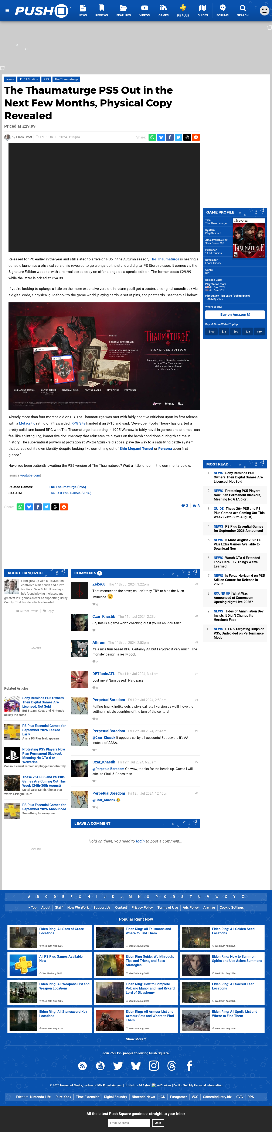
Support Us (102, 908)
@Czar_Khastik (103, 738)
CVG (239, 1097)
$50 (236, 331)
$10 (259, 331)
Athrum (98, 642)
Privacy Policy (142, 908)
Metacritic (27, 423)
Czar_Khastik (103, 616)
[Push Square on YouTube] (100, 1067)
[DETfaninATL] (79, 686)
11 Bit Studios (29, 79)
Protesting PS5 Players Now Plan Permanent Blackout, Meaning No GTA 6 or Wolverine (43, 755)
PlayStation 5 (213, 233)
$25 (247, 331)
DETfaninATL (103, 673)
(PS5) (67, 487)
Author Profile (28, 611)
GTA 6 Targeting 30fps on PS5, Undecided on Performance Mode (239, 633)
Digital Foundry (115, 1097)
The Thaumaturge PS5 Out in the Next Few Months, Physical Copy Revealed (88, 103)
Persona (165, 448)
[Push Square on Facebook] (189, 1067)
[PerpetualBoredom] (79, 712)
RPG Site (78, 423)
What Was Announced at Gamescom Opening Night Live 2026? (233, 597)
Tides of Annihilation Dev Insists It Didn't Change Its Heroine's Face (239, 615)
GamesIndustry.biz (217, 1097)
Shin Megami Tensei (136, 448)
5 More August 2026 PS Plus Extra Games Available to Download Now (237, 544)
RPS (251, 1097)
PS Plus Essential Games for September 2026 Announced (44, 807)
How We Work (78, 908)
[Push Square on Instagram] (154, 1067)
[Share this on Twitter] (178, 137)
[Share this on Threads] (187, 137)
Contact (121, 908)
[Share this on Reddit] (196, 137)
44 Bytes (144, 1085)
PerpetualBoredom (108, 699)
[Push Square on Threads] (172, 1067)
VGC (195, 1097)
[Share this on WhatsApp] (152, 137)
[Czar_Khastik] (79, 629)
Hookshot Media (71, 1085)
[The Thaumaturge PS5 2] (104, 356)
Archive (209, 908)
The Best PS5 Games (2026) (70, 493)
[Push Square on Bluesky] (136, 1067)
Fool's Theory (213, 263)
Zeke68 (98, 584)
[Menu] (7, 10)
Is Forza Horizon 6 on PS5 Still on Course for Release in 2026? (239, 580)
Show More (135, 1039)
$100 (211, 331)
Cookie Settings (232, 908)
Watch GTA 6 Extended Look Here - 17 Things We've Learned (237, 562)
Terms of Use (167, 908)
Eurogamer (178, 1097)
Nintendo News (143, 1097)
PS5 (46, 79)
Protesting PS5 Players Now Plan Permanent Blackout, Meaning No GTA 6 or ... (237, 495)
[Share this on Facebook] (170, 137)
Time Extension (87, 1097)
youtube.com (30, 475)
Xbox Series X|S (214, 243)
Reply (50, 611)
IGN (162, 1097)
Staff (59, 908)
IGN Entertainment (110, 1085)
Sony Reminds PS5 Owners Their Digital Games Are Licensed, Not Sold (43, 702)
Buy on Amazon (233, 315)
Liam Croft (24, 137)
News (10, 79)
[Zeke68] (79, 597)
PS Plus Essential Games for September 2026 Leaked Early (44, 730)
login (140, 841)
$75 (224, 331)
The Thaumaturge (66, 79)
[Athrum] (79, 655)
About (45, 908)
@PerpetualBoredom (108, 769)
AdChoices (163, 1085)
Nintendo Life (40, 1097)
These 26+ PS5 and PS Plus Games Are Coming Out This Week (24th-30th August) (44, 781)
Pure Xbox (63, 1097)
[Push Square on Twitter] (118, 1067)
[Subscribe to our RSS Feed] (82, 1067)
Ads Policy (191, 908)
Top (33, 908)
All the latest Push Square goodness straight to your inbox (136, 1113)
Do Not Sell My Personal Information (197, 1085)
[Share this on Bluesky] (161, 137)
